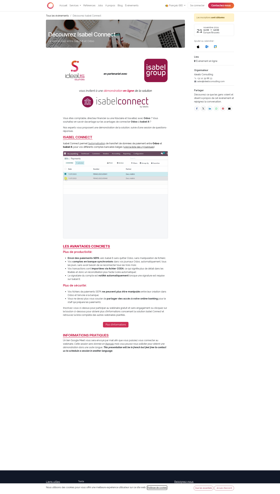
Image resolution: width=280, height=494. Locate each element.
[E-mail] (229, 108)
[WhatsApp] (216, 108)
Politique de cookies (157, 487)
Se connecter (197, 5)
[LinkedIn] (210, 108)
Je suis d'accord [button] (224, 488)
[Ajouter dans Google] (215, 46)
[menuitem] (63, 5)
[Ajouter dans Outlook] (206, 46)
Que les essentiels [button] (203, 488)
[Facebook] (197, 108)
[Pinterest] (223, 108)
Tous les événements (57, 15)
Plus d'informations (115, 324)
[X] (203, 108)
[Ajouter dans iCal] (198, 46)
